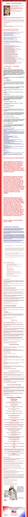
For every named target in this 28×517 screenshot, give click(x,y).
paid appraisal (16, 508)
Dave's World (12, 0)
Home (3, 0)
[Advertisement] (14, 503)
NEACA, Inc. (16, 514)
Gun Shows (7, 0)
